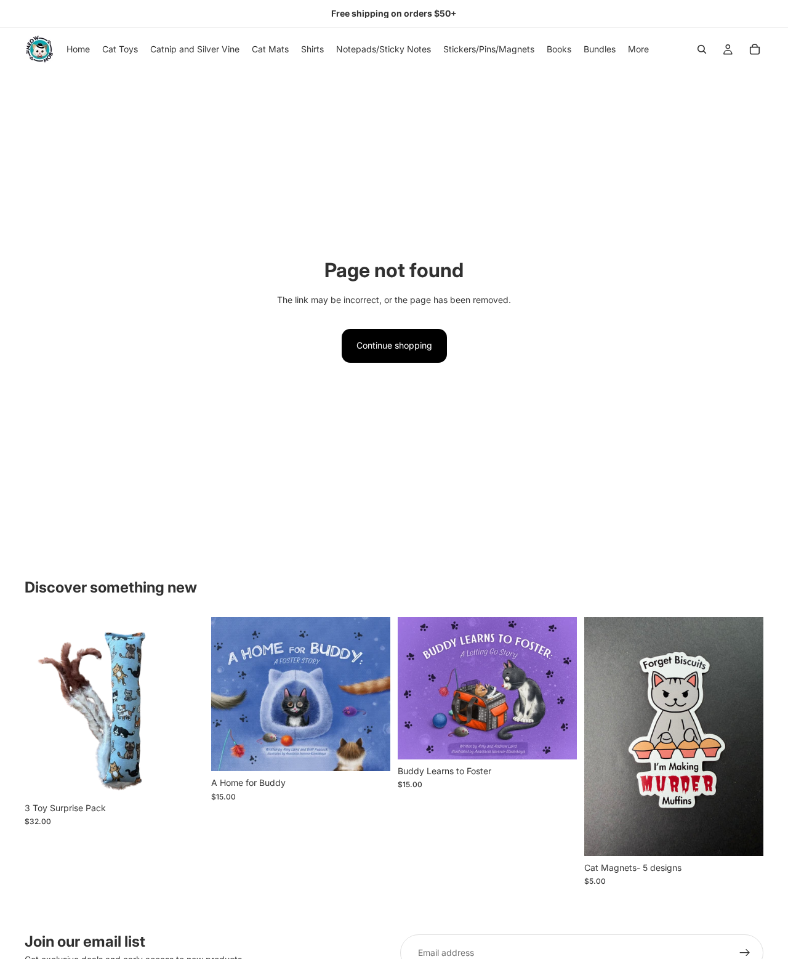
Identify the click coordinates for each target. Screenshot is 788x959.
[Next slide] (185, 706)
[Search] (701, 49)
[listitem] (638, 49)
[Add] (185, 777)
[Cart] (754, 49)
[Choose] (371, 752)
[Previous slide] (43, 706)
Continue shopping (394, 345)
